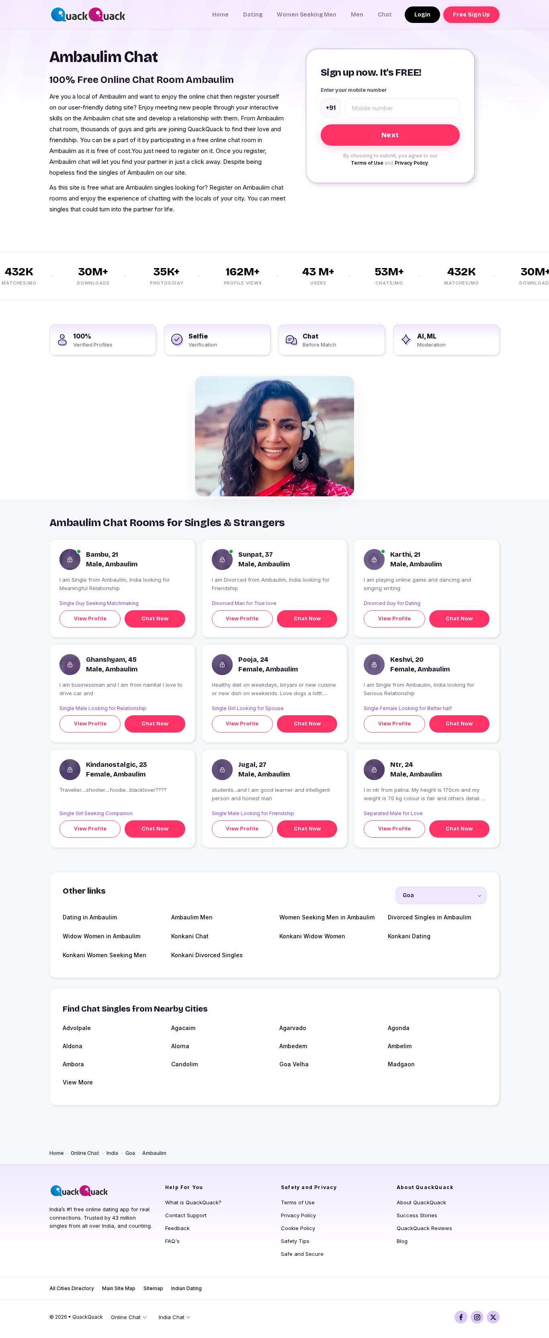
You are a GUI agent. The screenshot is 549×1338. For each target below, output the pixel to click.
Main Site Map (118, 1288)
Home (220, 14)
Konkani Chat (190, 936)
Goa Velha (294, 1064)
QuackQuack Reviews (424, 1228)
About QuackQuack (421, 1202)
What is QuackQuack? (193, 1202)
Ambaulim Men (192, 917)
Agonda (399, 1027)
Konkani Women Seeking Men (104, 955)
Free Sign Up (471, 14)
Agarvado (292, 1027)
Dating (252, 14)
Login (422, 14)
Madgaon (401, 1064)
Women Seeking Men (306, 14)
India (112, 1153)
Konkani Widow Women (312, 936)
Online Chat (85, 1153)
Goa (130, 1153)
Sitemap (153, 1288)
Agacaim (183, 1027)
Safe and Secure (302, 1254)
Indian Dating (186, 1288)
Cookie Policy (298, 1228)
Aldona (72, 1046)
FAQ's (172, 1241)
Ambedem (293, 1046)
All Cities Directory (71, 1288)
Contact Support (186, 1215)
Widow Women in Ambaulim (101, 936)
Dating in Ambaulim (90, 917)
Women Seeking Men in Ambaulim (327, 917)
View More (78, 1082)
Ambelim (400, 1046)
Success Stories (417, 1215)
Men (357, 14)
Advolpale (77, 1027)
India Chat (171, 1317)
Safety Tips (295, 1241)
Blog (402, 1241)
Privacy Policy (411, 163)
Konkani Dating (409, 936)
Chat (385, 14)
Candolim (184, 1064)
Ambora (73, 1064)
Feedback (177, 1228)
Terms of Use (367, 163)
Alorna (180, 1046)
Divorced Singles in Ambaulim (429, 917)
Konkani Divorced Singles (207, 955)
